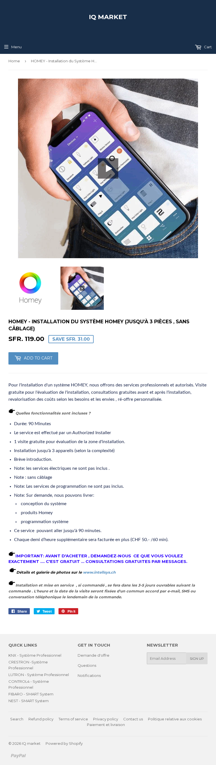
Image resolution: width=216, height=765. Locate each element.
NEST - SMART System (28, 700)
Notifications (89, 675)
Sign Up (197, 658)
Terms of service (73, 719)
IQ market (108, 17)
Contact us (133, 719)
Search (16, 719)
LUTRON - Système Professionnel (38, 674)
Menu (16, 47)
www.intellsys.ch (99, 572)
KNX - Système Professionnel (34, 655)
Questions (87, 665)
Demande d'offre (93, 655)
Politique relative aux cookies (175, 719)
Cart (207, 47)
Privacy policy (105, 719)
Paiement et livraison (106, 724)
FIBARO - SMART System (30, 694)
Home (14, 61)
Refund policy (40, 719)
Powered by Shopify (64, 743)
